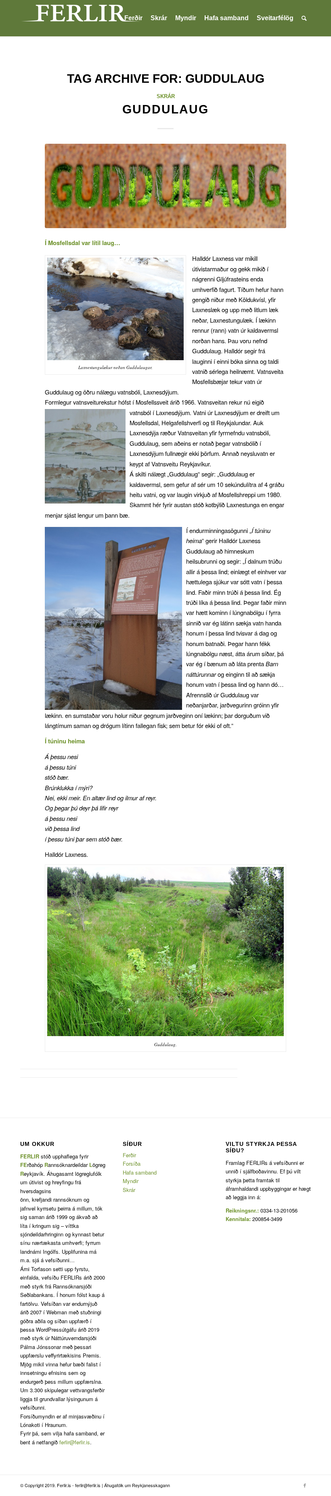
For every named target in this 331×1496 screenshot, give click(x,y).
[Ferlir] (80, 18)
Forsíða (131, 1163)
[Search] (304, 18)
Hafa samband (140, 1172)
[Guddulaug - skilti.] (165, 186)
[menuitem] (133, 18)
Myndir (130, 1181)
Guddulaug (165, 109)
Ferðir (129, 1155)
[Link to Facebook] (305, 1485)
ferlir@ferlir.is (74, 1442)
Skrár (166, 96)
